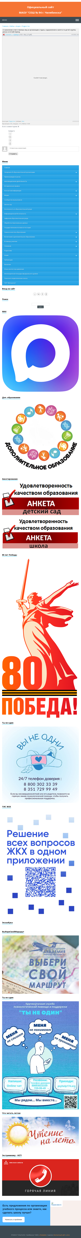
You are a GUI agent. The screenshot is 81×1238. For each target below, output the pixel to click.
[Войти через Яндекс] (10, 140)
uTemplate (42, 1235)
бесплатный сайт (59, 1235)
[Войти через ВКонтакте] (10, 137)
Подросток (26, 26)
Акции (18, 26)
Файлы (12, 26)
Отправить (13, 154)
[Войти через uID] (10, 133)
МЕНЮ (4, 20)
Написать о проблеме (13, 1219)
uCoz (68, 1235)
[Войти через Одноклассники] (10, 143)
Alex (23, 121)
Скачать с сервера (12, 35)
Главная (5, 26)
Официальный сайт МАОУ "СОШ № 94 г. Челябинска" (40, 7)
